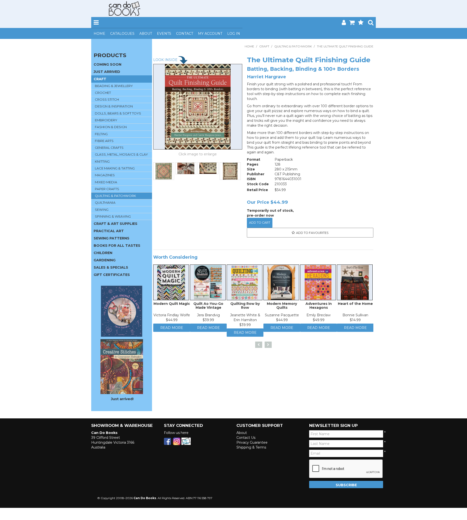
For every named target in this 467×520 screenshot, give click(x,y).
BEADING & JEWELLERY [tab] (114, 86)
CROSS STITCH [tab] (107, 99)
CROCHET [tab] (103, 93)
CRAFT (264, 46)
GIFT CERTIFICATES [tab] (112, 275)
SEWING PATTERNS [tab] (111, 238)
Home (99, 33)
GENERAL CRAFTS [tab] (109, 148)
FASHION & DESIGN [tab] (111, 127)
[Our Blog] (186, 441)
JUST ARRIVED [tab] (107, 72)
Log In (233, 33)
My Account (210, 33)
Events (164, 33)
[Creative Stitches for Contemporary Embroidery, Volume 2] (121, 366)
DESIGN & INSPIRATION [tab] (114, 106)
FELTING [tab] (101, 134)
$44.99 (172, 321)
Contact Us (245, 437)
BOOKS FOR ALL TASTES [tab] (117, 245)
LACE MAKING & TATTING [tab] (115, 168)
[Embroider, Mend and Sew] (121, 311)
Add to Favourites (312, 233)
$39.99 (208, 321)
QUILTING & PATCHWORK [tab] (115, 196)
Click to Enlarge (197, 155)
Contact (184, 33)
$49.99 (318, 321)
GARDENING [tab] (105, 260)
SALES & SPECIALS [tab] (111, 267)
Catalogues (122, 33)
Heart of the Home (355, 305)
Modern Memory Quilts (282, 307)
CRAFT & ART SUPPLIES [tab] (115, 223)
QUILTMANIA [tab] (105, 202)
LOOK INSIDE (166, 60)
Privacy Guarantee (252, 442)
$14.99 (355, 321)
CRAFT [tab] (100, 79)
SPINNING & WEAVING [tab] (113, 216)
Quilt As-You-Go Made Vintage (208, 307)
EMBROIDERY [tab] (106, 120)
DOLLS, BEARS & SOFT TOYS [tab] (118, 113)
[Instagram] (176, 441)
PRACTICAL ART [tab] (109, 231)
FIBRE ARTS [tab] (104, 141)
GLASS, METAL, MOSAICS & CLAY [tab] (121, 154)
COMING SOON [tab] (107, 64)
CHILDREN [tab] (103, 253)
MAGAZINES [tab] (105, 175)
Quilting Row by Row (245, 307)
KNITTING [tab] (102, 161)
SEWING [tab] (101, 210)
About (145, 33)
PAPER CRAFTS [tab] (107, 189)
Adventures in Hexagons (318, 307)
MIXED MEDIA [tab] (106, 182)
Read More (171, 330)
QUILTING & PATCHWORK (293, 46)
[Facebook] (167, 441)
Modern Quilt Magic (171, 305)
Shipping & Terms (251, 447)
